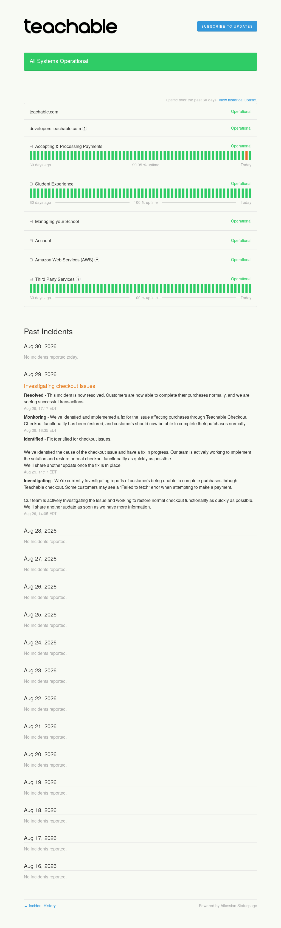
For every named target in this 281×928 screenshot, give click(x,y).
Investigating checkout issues (59, 386)
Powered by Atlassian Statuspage (228, 905)
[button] (227, 26)
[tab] (31, 155)
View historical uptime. (238, 99)
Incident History (40, 905)
